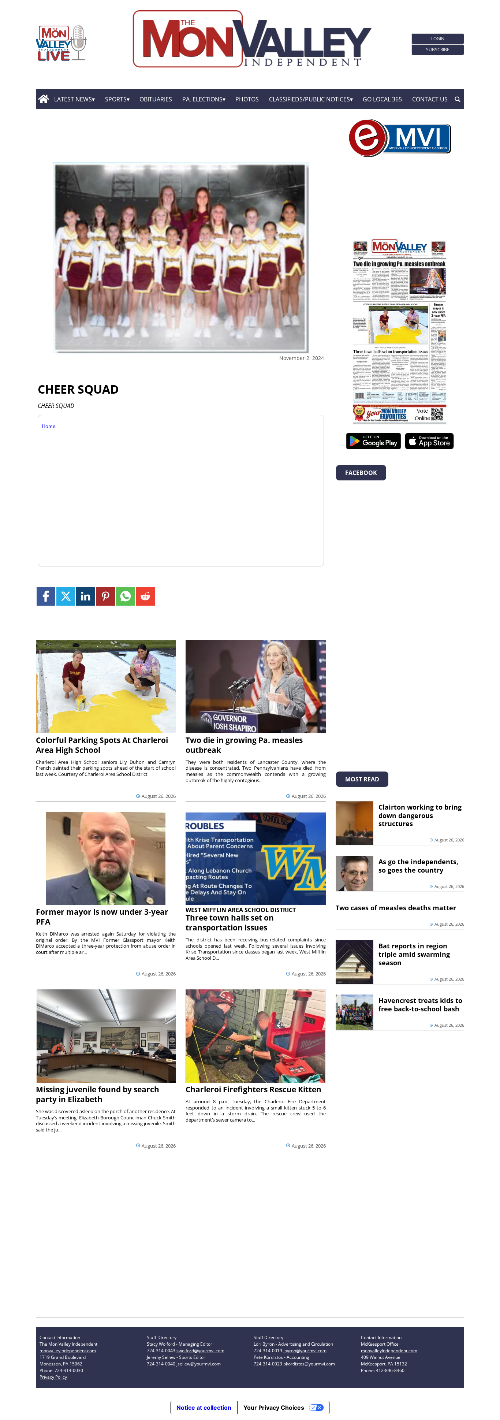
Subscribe (437, 50)
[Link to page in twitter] (65, 596)
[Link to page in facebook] (46, 596)
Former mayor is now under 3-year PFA (102, 917)
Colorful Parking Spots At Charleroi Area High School (102, 745)
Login (437, 39)
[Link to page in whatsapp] (125, 596)
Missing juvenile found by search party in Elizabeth (97, 1094)
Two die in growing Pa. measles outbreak (244, 745)
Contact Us (430, 99)
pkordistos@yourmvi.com (309, 1364)
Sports (116, 99)
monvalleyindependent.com (68, 1350)
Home (49, 426)
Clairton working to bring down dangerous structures (420, 815)
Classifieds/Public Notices (309, 99)
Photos (247, 99)
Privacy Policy (53, 1377)
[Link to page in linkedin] (85, 596)
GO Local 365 (382, 99)
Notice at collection (203, 1407)
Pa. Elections (202, 99)
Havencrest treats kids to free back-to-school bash (420, 1004)
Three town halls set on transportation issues (230, 922)
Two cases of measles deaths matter (396, 907)
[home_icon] (43, 99)
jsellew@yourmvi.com (198, 1364)
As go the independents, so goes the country (418, 865)
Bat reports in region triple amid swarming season (414, 954)
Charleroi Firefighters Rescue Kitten (253, 1089)
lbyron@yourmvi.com (305, 1350)
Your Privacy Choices (273, 1407)
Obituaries (155, 99)
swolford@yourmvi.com (200, 1350)
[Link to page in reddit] (145, 596)
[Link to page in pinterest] (105, 596)
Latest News (73, 99)
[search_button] (457, 99)
